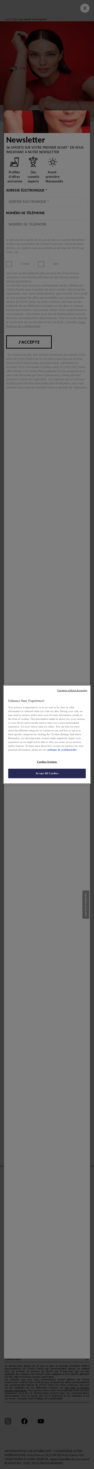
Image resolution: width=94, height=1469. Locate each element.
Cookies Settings (47, 761)
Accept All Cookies (47, 773)
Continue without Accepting (72, 690)
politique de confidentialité (62, 749)
